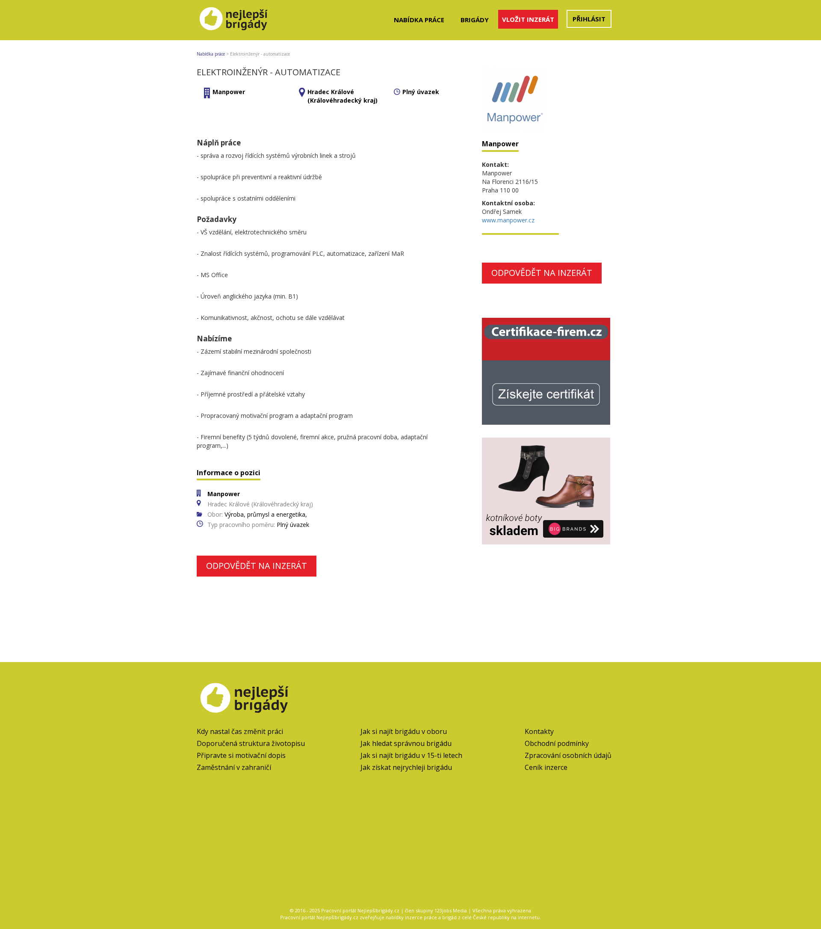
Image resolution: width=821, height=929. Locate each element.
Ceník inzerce (546, 767)
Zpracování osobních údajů (568, 755)
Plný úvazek (420, 92)
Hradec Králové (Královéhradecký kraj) (342, 96)
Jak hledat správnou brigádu (406, 743)
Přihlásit (589, 19)
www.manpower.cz (508, 220)
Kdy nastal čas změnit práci (240, 731)
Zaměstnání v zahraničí (234, 767)
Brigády (475, 19)
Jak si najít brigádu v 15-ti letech (411, 755)
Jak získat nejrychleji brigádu (406, 767)
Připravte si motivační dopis (241, 755)
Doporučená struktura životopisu (251, 743)
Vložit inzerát (528, 19)
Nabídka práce (419, 19)
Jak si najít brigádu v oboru (403, 731)
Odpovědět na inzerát (256, 565)
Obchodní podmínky (557, 743)
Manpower (229, 92)
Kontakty (539, 731)
